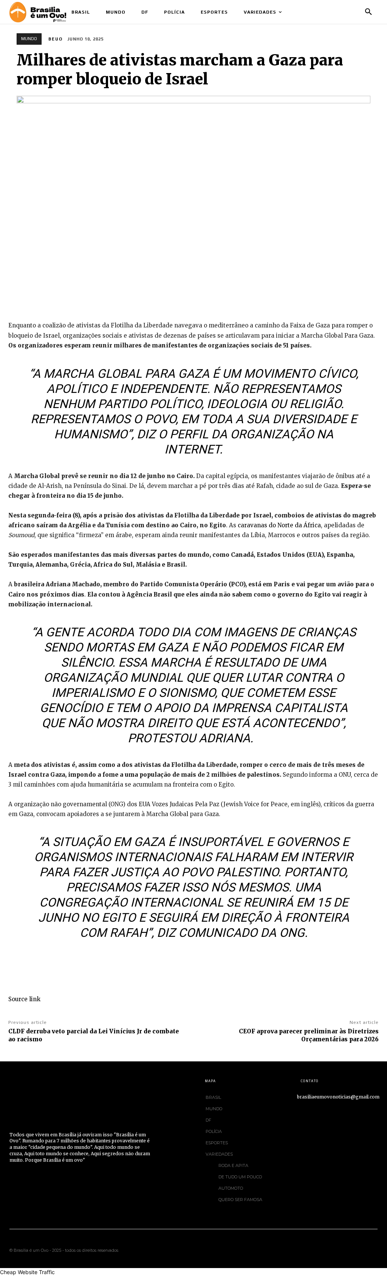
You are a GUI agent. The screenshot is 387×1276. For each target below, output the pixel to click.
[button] (368, 12)
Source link (24, 999)
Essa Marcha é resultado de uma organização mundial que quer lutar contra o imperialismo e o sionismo (193, 677)
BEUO (55, 39)
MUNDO (29, 38)
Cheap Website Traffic (27, 1272)
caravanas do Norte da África (279, 525)
